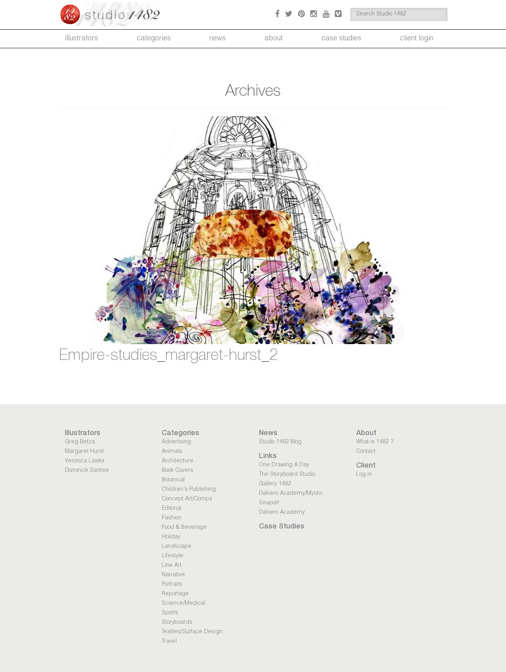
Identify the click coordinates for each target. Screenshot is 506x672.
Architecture (177, 461)
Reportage (175, 594)
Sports (170, 613)
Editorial (171, 508)
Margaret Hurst (84, 451)
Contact (366, 451)
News (218, 38)
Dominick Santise (87, 470)
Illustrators (81, 38)
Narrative (173, 575)
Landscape (176, 546)
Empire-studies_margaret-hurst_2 (168, 356)
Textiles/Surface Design (192, 632)
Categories (154, 38)
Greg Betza (80, 442)
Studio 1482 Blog (280, 442)
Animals (172, 451)
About (273, 38)
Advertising (176, 442)
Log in (364, 474)
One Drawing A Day (284, 465)
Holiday (171, 537)
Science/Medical (183, 603)
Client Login (416, 38)
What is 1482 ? (374, 442)
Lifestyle (172, 556)
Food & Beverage (184, 527)
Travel (169, 641)
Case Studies (341, 38)
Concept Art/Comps (187, 499)
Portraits (172, 584)
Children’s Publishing (189, 489)
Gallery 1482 (275, 484)
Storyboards (177, 622)
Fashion (171, 518)
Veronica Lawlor (85, 461)
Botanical (173, 480)
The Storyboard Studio (287, 474)
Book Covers (177, 470)
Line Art (171, 565)
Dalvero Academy (282, 512)
